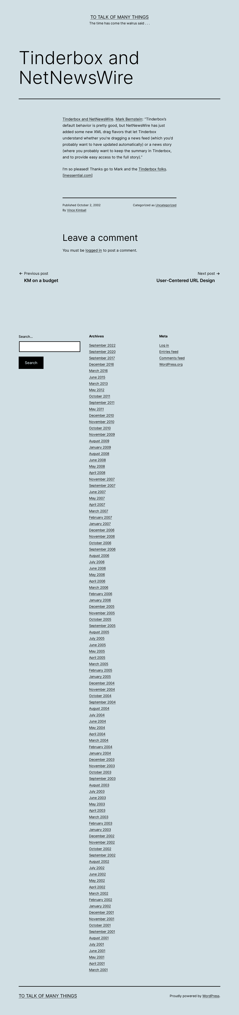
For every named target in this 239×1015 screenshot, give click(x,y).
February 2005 (100, 670)
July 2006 (97, 562)
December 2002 (101, 836)
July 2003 (97, 791)
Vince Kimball (76, 210)
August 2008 (99, 454)
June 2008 (97, 460)
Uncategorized (166, 205)
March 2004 (98, 740)
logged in (94, 250)
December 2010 (101, 415)
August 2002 (99, 861)
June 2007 (97, 492)
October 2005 (100, 619)
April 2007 (97, 504)
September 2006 (102, 549)
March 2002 (98, 893)
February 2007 (100, 517)
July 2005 (97, 638)
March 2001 (98, 970)
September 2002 (102, 855)
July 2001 (96, 944)
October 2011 (99, 396)
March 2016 (98, 371)
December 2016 (101, 364)
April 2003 (97, 810)
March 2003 (98, 817)
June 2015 (97, 377)
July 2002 (97, 868)
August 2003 (99, 785)
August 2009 (99, 441)
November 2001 (101, 919)
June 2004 (97, 721)
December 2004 (102, 683)
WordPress (210, 996)
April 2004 (97, 734)
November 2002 (102, 842)
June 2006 (97, 568)
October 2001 (100, 925)
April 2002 (97, 887)
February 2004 (100, 747)
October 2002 (100, 849)
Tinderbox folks (152, 169)
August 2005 (99, 632)
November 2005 (102, 613)
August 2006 (99, 556)
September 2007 (102, 485)
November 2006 (102, 536)
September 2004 (102, 702)
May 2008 (97, 466)
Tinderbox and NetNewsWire (88, 119)
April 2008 (97, 473)
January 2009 (100, 447)
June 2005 (97, 645)
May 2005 (97, 651)
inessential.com (77, 175)
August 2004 (99, 708)
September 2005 (102, 626)
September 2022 (102, 345)
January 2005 (100, 677)
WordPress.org (171, 364)
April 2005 (97, 658)
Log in (164, 345)
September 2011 (101, 403)
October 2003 (100, 772)
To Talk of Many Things (119, 17)
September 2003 (102, 778)
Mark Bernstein (129, 119)
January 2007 (100, 524)
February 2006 (100, 594)
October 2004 (100, 696)
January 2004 (100, 753)
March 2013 (98, 383)
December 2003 (101, 759)
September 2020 (102, 352)
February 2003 (100, 823)
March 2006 (98, 587)
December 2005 (101, 606)
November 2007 (102, 479)
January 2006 (100, 600)
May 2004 (97, 728)
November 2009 (102, 434)
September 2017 (102, 358)
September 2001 (102, 932)
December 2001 (101, 912)
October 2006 (100, 543)
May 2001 (96, 957)
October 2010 (100, 428)
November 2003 (102, 766)
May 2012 (96, 390)
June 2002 (97, 874)
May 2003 (97, 804)
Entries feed (168, 352)
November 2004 (102, 689)
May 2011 (96, 409)
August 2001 (99, 938)
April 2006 (97, 581)
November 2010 (101, 422)
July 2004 (97, 715)
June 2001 (97, 951)
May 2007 (97, 498)
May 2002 (97, 880)
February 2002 (100, 900)
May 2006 (97, 575)
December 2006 (101, 530)
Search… (26, 337)
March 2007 (98, 511)
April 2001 (97, 963)
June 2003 (97, 798)
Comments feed (172, 358)
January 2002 (100, 906)
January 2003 (100, 830)
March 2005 (98, 664)
